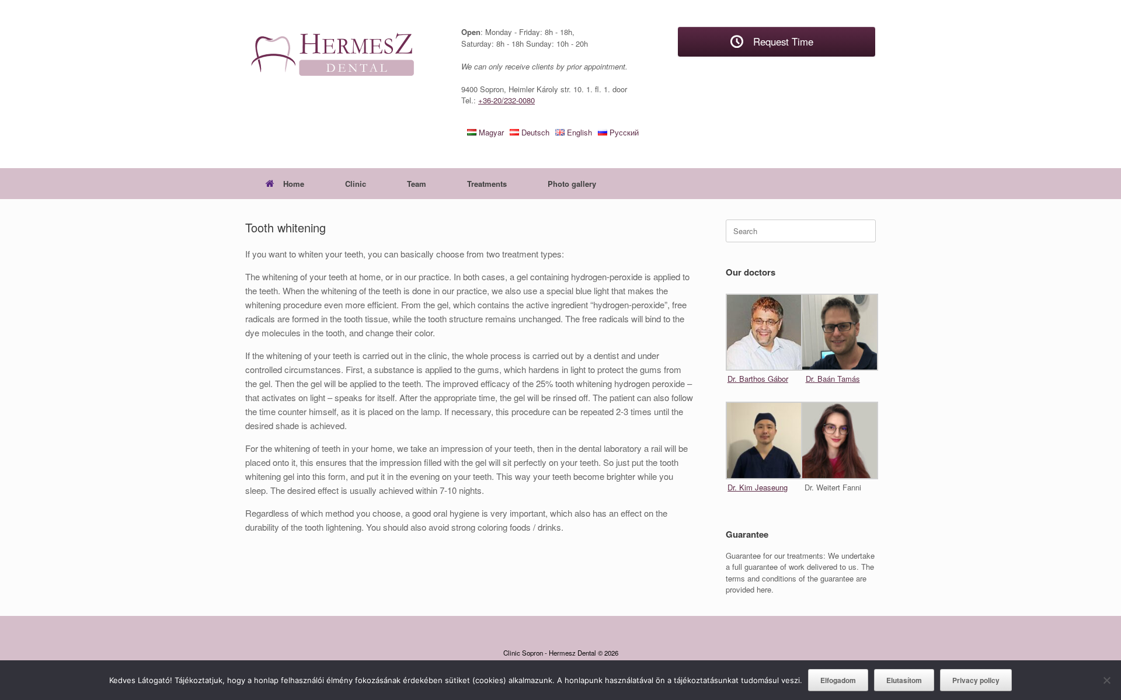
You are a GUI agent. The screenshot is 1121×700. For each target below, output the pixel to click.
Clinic (355, 183)
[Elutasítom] (1106, 680)
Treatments (487, 183)
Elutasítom (904, 680)
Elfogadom (838, 680)
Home (293, 183)
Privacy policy (976, 680)
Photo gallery (572, 183)
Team (416, 183)
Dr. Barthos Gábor (757, 378)
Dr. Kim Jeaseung (757, 487)
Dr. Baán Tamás (833, 378)
